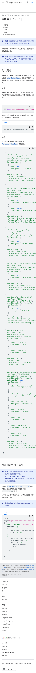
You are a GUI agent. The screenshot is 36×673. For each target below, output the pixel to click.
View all (4, 630)
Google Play (5, 627)
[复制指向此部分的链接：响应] (8, 137)
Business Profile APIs (19, 2)
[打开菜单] (3, 2)
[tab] (5, 102)
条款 (3, 664)
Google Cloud (6, 624)
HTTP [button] (5, 103)
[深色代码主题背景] (29, 106)
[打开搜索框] (28, 2)
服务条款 (4, 584)
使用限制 (4, 588)
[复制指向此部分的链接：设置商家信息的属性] (25, 465)
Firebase (4, 614)
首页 (3, 15)
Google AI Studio (7, 617)
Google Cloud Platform (9, 652)
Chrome (4, 611)
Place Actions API (10, 59)
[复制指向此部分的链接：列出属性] (13, 71)
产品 (8, 15)
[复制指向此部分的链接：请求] (8, 88)
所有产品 (4, 655)
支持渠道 (4, 599)
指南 (28, 15)
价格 (3, 591)
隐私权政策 (9, 664)
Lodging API (13, 61)
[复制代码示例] (32, 106)
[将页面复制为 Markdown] (20, 19)
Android (4, 608)
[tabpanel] (18, 108)
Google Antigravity (7, 621)
